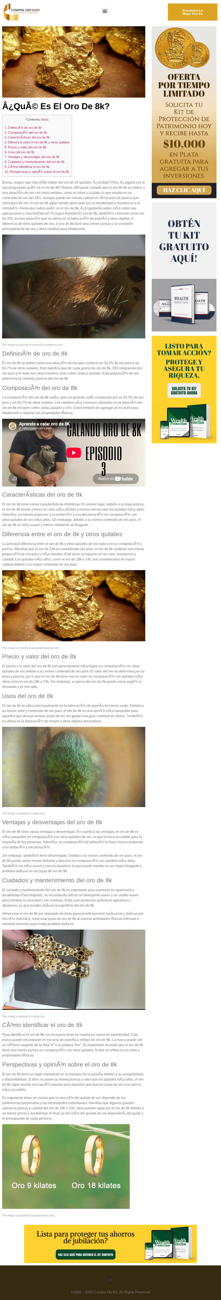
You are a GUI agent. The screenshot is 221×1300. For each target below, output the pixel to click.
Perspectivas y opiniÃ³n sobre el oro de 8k (37, 171)
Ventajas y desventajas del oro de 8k (32, 157)
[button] (105, 11)
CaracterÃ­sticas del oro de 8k (27, 137)
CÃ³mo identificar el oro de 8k (27, 167)
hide (44, 119)
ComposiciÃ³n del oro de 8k (26, 132)
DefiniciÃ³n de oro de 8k (23, 127)
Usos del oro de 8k (20, 152)
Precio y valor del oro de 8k (25, 147)
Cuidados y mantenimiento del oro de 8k (35, 162)
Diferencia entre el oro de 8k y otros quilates (37, 142)
